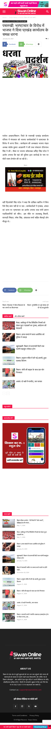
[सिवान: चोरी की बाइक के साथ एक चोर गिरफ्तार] (8, 372)
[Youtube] (35, 706)
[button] (4, 11)
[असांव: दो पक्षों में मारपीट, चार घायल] (8, 384)
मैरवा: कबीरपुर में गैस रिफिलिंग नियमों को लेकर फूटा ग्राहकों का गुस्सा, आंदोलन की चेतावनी (31, 325)
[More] (38, 44)
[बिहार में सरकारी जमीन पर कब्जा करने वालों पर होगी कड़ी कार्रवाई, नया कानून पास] (8, 570)
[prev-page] (4, 393)
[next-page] (8, 393)
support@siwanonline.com (30, 690)
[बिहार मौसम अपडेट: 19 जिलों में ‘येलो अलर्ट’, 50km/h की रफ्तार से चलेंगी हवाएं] (8, 523)
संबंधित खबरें (8, 316)
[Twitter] (28, 706)
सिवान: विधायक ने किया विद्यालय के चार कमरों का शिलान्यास (13, 306)
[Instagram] (22, 706)
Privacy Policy (34, 715)
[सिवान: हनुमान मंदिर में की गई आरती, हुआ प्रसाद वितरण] (8, 361)
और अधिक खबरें (19, 316)
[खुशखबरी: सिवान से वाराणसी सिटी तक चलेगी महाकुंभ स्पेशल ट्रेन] (8, 349)
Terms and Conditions (19, 715)
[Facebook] (15, 706)
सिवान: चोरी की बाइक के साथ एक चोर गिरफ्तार (31, 591)
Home (4, 17)
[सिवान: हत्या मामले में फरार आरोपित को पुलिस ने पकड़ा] (8, 337)
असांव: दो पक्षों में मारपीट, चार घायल (29, 381)
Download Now (40, 727)
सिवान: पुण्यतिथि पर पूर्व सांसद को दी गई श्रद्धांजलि (38, 306)
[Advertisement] (25, 106)
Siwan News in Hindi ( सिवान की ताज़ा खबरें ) (22, 17)
